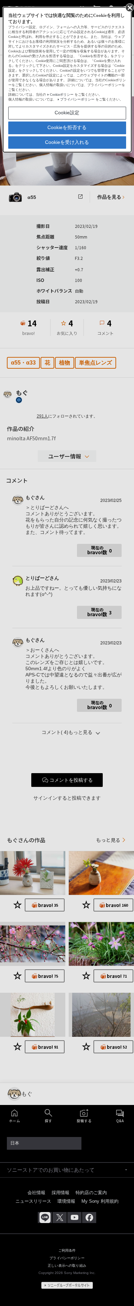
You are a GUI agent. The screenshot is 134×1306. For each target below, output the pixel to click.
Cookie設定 (67, 112)
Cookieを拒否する (67, 127)
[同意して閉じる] (129, 7)
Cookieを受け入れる (67, 142)
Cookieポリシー (62, 94)
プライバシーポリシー (77, 99)
